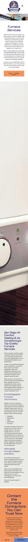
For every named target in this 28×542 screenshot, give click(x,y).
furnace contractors (11, 52)
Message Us (21, 540)
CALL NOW (14, 73)
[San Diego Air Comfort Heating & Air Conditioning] (14, 6)
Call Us (7, 540)
